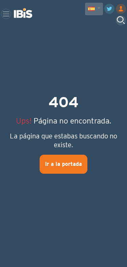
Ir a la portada (63, 164)
